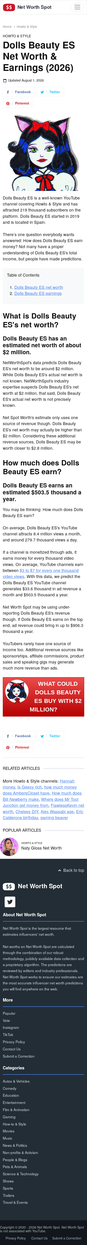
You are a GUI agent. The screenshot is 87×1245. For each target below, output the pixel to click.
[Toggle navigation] (77, 7)
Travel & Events (15, 1202)
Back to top (73, 870)
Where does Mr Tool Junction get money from (40, 802)
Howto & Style (27, 26)
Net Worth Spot (34, 6)
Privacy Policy (14, 1041)
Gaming (9, 1116)
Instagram (11, 1027)
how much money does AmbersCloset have (40, 790)
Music (7, 1138)
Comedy (9, 1088)
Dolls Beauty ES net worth (38, 287)
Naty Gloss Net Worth (41, 848)
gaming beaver (54, 817)
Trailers (8, 1195)
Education (11, 1095)
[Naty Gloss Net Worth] (9, 846)
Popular (9, 1013)
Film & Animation (16, 1109)
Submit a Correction (19, 1056)
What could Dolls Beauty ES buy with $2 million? (56, 697)
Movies (8, 1130)
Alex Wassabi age (57, 811)
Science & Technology (21, 1173)
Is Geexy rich (29, 787)
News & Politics (15, 1145)
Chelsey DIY (27, 811)
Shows (8, 1180)
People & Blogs (15, 1159)
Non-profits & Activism (20, 1152)
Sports (8, 1188)
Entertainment (14, 1102)
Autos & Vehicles (16, 1081)
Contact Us (12, 1048)
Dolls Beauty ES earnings (38, 293)
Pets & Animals (15, 1166)
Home (7, 26)
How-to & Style (14, 1123)
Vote (6, 1020)
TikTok (8, 1034)
